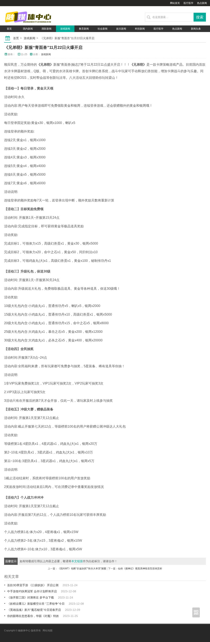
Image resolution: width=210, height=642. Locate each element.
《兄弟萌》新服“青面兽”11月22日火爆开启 (43, 47)
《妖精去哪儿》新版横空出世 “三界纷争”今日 (36, 603)
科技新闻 (140, 28)
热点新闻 (202, 3)
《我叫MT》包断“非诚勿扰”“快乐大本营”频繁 (82, 568)
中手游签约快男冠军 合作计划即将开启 (32, 591)
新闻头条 (196, 28)
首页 (9, 28)
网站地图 (47, 630)
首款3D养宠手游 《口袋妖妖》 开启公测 (32, 585)
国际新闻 (46, 28)
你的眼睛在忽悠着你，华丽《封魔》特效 (33, 616)
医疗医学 (188, 3)
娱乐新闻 (121, 28)
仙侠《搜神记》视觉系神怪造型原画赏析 (140, 568)
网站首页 (175, 3)
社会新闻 (102, 28)
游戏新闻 (65, 28)
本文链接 (77, 561)
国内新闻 (28, 28)
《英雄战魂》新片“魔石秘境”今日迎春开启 (34, 609)
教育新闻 (84, 28)
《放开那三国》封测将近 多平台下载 (30, 597)
